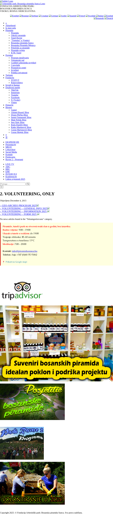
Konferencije (11, 176)
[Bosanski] (99, 18)
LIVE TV (10, 164)
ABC (8, 166)
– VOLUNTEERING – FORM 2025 (18, 214)
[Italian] (100, 16)
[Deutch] (108, 18)
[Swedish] (90, 16)
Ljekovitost (10, 149)
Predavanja (10, 157)
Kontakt (9, 154)
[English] (14, 16)
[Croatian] (43, 16)
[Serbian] (33, 16)
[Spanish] (71, 16)
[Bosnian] (24, 16)
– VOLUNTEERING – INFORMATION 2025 (23, 211)
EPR (8, 171)
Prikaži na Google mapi (16, 262)
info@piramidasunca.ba (24, 251)
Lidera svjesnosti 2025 (15, 179)
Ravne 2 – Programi (14, 159)
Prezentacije (11, 144)
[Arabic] (63, 16)
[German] (53, 16)
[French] (81, 16)
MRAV (9, 147)
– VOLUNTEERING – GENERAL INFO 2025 (23, 208)
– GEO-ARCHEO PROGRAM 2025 (18, 205)
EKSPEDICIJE (12, 142)
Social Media (11, 152)
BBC (8, 169)
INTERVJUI (11, 174)
